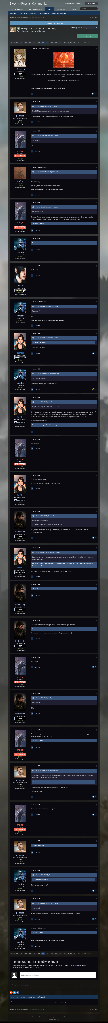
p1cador (20, 115)
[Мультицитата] (32, 94)
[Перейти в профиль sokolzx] (20, 244)
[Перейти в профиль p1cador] (20, 107)
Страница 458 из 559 (84, 43)
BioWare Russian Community (28, 3)
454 (26, 43)
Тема (34, 1017)
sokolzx (50, 136)
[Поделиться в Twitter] (14, 992)
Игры (43, 31)
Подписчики (88, 28)
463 (64, 43)
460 (52, 43)
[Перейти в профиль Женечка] (13, 29)
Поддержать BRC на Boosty (54, 23)
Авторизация (77, 28)
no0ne (50, 106)
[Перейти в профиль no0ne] (20, 173)
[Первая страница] (11, 42)
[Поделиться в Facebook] (17, 992)
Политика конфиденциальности (50, 1017)
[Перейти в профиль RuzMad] (20, 341)
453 (21, 43)
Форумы (13, 13)
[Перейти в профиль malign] (20, 139)
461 (56, 43)
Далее (70, 42)
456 (34, 43)
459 (47, 43)
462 (60, 43)
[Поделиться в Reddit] (11, 992)
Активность (61, 9)
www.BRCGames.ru (35, 9)
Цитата (37, 94)
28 (96, 28)
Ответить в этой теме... (31, 975)
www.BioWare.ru (17, 9)
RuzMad (51, 373)
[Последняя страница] (74, 42)
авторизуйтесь (76, 965)
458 (43, 43)
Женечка (25, 31)
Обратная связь (68, 1017)
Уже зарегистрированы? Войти (72, 3)
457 (39, 43)
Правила (33, 13)
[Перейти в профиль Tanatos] (20, 274)
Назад (16, 42)
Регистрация (92, 3)
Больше (74, 9)
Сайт (49, 9)
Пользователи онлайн (59, 13)
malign (50, 172)
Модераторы (44, 13)
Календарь (23, 13)
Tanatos (20, 285)
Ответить (87, 36)
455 (30, 43)
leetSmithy (20, 531)
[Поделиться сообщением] (96, 49)
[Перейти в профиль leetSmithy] (20, 520)
